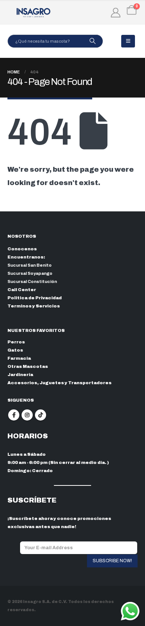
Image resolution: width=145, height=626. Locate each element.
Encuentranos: (26, 257)
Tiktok (40, 415)
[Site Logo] (33, 12)
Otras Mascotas (27, 366)
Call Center (21, 289)
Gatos (15, 350)
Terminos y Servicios (33, 306)
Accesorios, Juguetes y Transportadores (59, 382)
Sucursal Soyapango (29, 273)
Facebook (13, 415)
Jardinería (20, 374)
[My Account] (116, 12)
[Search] (92, 41)
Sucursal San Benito (29, 265)
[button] (128, 41)
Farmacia (19, 358)
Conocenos (22, 249)
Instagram (27, 415)
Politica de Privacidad (34, 298)
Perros (16, 342)
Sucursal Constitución (32, 281)
